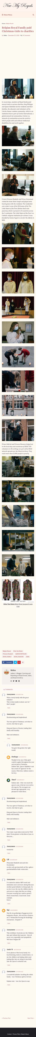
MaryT (14, 780)
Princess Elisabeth (8, 654)
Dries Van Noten (18, 651)
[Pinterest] (19, 662)
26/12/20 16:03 (17, 949)
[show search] (33, 15)
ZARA (27, 656)
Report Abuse (25, 1034)
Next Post (30, 1018)
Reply (8, 707)
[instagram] (11, 681)
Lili (8, 859)
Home (3, 23)
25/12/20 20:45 (19, 846)
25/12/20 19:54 (19, 829)
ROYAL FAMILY (7, 656)
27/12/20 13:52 (19, 971)
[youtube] (16, 681)
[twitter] (13, 681)
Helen (13, 670)
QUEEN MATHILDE (20, 654)
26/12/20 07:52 (22, 756)
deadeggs (15, 757)
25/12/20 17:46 (19, 694)
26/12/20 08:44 (13, 910)
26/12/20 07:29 (19, 879)
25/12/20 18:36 (19, 714)
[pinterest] (19, 681)
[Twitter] (15, 662)
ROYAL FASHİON (18, 656)
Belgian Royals (9, 23)
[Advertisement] (18, 57)
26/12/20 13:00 (19, 929)
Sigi (8, 910)
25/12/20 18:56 (24, 745)
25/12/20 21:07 (13, 859)
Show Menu (8, 15)
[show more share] (22, 662)
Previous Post (6, 1018)
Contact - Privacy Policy (13, 1034)
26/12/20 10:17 (20, 779)
